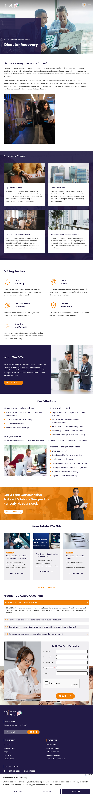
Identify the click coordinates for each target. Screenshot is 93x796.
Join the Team (9, 759)
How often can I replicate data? (21, 602)
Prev (43, 587)
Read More (14, 573)
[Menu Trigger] (89, 5)
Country (45, 673)
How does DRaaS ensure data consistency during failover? (33, 620)
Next (91, 556)
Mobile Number (48, 662)
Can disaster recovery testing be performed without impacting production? (40, 627)
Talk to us (7, 755)
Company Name (49, 668)
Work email (47, 657)
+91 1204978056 (29, 771)
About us (7, 745)
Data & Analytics (52, 748)
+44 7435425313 (14, 771)
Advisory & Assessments (55, 759)
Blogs (6, 752)
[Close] (88, 775)
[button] (46, 602)
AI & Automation (52, 752)
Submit (62, 696)
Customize (17, 791)
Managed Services (53, 755)
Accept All (76, 791)
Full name (47, 651)
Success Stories (9, 748)
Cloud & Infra (51, 745)
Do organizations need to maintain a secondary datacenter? (34, 634)
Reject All (47, 791)
